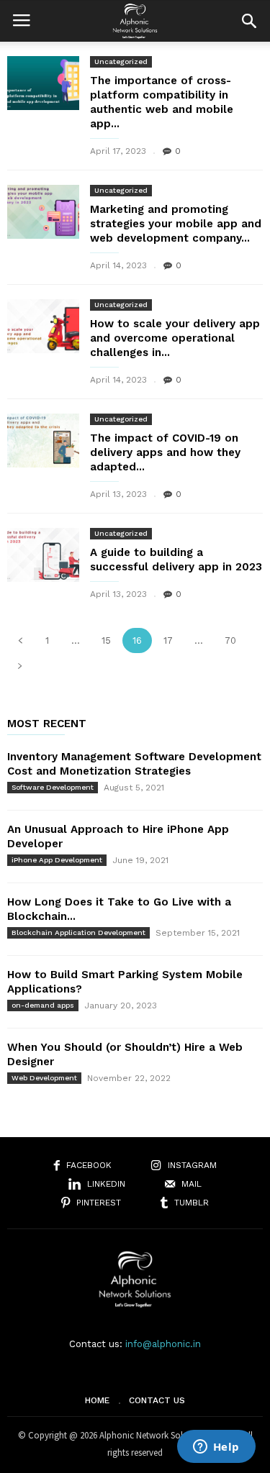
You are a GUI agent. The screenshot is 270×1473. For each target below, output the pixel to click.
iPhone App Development (57, 860)
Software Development (53, 787)
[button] (249, 21)
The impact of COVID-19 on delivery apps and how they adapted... (165, 452)
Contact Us (157, 1400)
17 (168, 640)
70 (230, 640)
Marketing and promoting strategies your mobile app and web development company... (175, 224)
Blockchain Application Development (78, 932)
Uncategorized (121, 61)
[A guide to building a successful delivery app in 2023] (43, 555)
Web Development (44, 1078)
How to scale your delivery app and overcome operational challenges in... (175, 338)
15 (106, 640)
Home (97, 1400)
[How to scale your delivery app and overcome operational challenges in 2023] (43, 326)
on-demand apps (43, 1005)
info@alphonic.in (163, 1344)
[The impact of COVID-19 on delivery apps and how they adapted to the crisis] (43, 441)
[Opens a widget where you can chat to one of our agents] (216, 1448)
